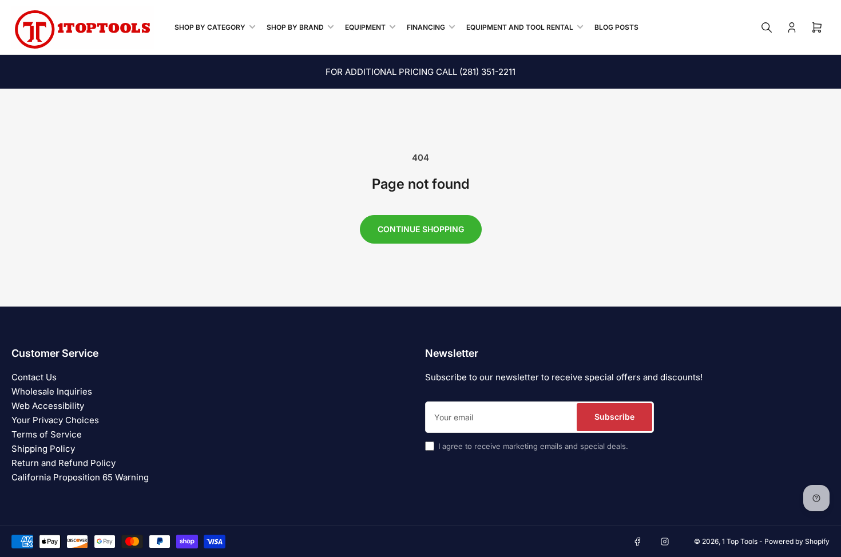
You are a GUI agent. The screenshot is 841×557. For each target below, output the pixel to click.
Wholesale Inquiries (51, 391)
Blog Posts (616, 27)
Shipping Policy (43, 448)
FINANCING (426, 27)
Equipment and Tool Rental (519, 27)
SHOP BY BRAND (295, 27)
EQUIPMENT (365, 27)
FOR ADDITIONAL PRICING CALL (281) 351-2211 (420, 71)
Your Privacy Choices (55, 420)
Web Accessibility (47, 405)
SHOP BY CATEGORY (209, 27)
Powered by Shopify (797, 541)
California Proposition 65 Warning (80, 477)
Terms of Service (46, 434)
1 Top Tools (739, 541)
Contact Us (34, 377)
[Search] (766, 27)
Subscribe (614, 416)
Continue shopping (421, 229)
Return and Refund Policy (63, 462)
